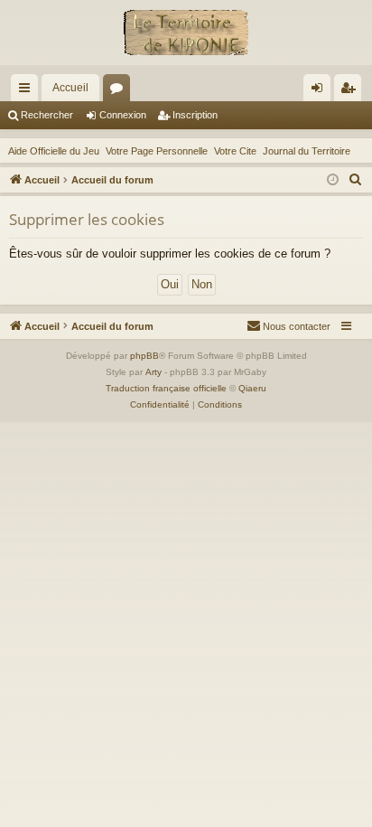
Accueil (70, 87)
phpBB (144, 356)
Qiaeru (252, 388)
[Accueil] (186, 32)
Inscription (195, 114)
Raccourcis (28, 91)
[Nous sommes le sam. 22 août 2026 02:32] (333, 180)
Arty (153, 372)
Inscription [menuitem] (351, 91)
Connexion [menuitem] (320, 91)
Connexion (122, 114)
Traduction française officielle (166, 388)
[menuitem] (356, 180)
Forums (120, 91)
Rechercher (47, 114)
